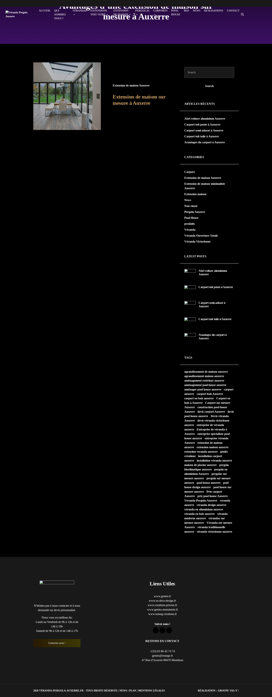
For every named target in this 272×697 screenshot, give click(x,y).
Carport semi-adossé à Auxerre (203, 130)
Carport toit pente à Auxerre (202, 124)
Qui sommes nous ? (60, 14)
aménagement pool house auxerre (205, 385)
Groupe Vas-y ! (228, 690)
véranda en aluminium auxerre (203, 509)
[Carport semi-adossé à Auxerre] (190, 306)
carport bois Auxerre (210, 393)
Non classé (190, 206)
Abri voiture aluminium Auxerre (204, 118)
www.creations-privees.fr (162, 605)
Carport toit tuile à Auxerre (201, 136)
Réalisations (213, 10)
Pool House (175, 12)
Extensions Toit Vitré (98, 12)
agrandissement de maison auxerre (206, 371)
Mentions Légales (151, 690)
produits (189, 223)
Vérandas (80, 10)
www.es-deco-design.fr (162, 600)
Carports (160, 10)
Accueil (45, 10)
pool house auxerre (209, 482)
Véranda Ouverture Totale (201, 235)
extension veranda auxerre (201, 451)
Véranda (189, 229)
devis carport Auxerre (211, 411)
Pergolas (142, 10)
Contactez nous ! (57, 643)
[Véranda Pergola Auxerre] (18, 14)
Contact (233, 10)
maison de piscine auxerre (200, 465)
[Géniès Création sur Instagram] (258, 20)
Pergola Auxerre (194, 211)
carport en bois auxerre (199, 398)
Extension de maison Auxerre (131, 85)
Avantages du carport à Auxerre (204, 142)
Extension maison (195, 194)
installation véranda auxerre (214, 460)
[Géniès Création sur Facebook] (258, 8)
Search (209, 86)
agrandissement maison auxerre (204, 376)
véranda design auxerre (211, 505)
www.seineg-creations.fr (162, 614)
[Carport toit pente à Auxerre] (190, 290)
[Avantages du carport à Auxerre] (190, 338)
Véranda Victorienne (197, 241)
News (196, 10)
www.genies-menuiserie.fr (162, 609)
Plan (132, 690)
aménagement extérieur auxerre (204, 380)
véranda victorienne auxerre (214, 531)
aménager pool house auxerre (202, 389)
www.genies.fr (162, 596)
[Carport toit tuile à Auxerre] (190, 322)
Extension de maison (120, 12)
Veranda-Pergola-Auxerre (200, 500)
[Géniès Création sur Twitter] (258, 14)
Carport (189, 171)
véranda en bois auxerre (199, 513)
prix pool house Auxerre (212, 496)
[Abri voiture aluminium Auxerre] (190, 274)
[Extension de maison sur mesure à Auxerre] (67, 96)
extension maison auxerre (213, 447)
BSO (186, 10)
